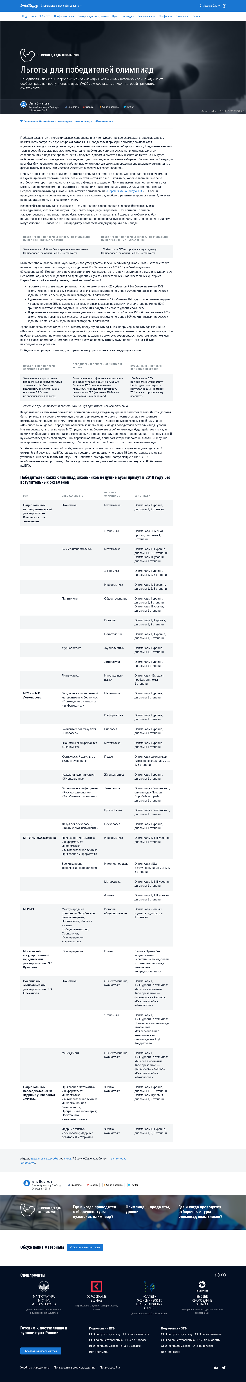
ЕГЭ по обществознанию (106, 1340)
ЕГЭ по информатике (103, 1345)
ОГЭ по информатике (175, 1345)
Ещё (195, 16)
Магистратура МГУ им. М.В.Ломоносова (44, 1300)
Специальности (146, 16)
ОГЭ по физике (203, 1345)
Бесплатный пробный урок (41, 1350)
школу (35, 1158)
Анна (39, 103)
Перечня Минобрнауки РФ (124, 191)
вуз (43, 1158)
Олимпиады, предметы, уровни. (148, 1209)
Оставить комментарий (86, 1247)
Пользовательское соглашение (74, 1367)
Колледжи (128, 16)
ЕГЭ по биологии (136, 1340)
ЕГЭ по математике (136, 1334)
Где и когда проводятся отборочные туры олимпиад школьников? (200, 1211)
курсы (68, 1158)
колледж (52, 1158)
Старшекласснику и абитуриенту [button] (60, 5)
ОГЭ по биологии (208, 1340)
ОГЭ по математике (208, 1334)
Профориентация (64, 16)
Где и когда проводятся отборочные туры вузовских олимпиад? (94, 1211)
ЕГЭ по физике (130, 1345)
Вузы (115, 16)
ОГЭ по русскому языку (176, 1334)
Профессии (165, 16)
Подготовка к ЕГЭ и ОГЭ (36, 16)
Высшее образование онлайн (202, 1300)
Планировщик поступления (93, 16)
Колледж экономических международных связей (149, 1302)
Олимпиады (182, 16)
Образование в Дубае (96, 1298)
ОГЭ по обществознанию (178, 1340)
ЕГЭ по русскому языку (104, 1334)
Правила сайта (110, 1367)
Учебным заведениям (35, 1367)
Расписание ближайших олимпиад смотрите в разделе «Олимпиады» (68, 121)
